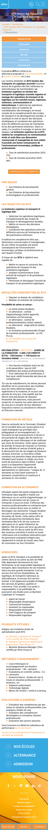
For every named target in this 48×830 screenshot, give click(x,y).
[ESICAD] (4, 4)
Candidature (40, 827)
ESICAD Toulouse (12, 76)
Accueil (5, 24)
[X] (14, 785)
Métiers (24, 55)
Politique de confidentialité (24, 806)
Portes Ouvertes (8, 827)
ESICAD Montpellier (34, 73)
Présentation (24, 39)
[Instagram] (21, 785)
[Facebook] (8, 785)
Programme (24, 44)
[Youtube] (27, 785)
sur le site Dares (23, 728)
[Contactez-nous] (39, 785)
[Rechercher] (37, 4)
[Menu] (43, 4)
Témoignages (24, 65)
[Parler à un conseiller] (31, 4)
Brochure (24, 827)
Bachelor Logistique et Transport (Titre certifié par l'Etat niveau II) (23, 637)
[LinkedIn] (33, 785)
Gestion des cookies (24, 810)
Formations (17, 24)
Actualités (24, 60)
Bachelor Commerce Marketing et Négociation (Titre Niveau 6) (24, 643)
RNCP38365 (26, 350)
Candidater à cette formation (24, 172)
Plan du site (24, 799)
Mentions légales (24, 803)
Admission (24, 50)
